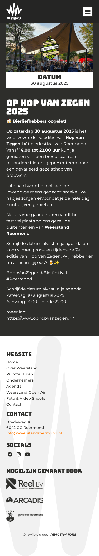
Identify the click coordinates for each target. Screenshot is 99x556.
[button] (88, 12)
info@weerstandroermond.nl (34, 433)
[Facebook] (10, 454)
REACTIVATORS (63, 535)
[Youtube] (27, 454)
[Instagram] (19, 454)
